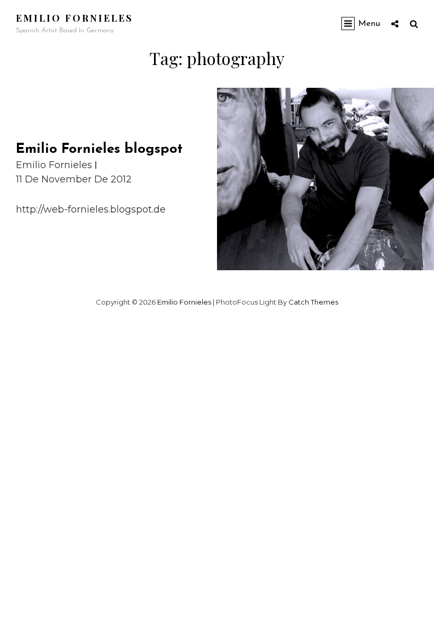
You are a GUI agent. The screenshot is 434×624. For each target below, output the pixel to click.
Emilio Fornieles (74, 18)
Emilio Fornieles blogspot (99, 149)
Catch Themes (313, 302)
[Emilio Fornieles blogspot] (325, 179)
